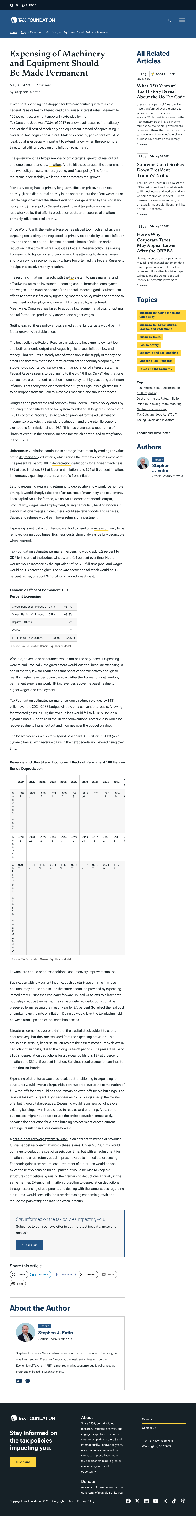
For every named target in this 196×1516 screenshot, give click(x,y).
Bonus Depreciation (26, 768)
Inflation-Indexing (148, 404)
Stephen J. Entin (27, 92)
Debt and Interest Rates (152, 398)
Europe (31, 5)
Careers (147, 1419)
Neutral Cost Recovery (151, 409)
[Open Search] (169, 20)
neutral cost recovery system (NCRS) (40, 1139)
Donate (88, 1481)
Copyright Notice (63, 1501)
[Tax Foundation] (33, 20)
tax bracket (29, 421)
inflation (64, 147)
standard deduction (61, 421)
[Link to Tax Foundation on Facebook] (128, 1501)
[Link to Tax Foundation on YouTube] (156, 1501)
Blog (23, 32)
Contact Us (149, 1428)
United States (161, 433)
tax (83, 206)
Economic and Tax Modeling (158, 353)
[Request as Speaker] (28, 1381)
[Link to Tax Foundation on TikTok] (174, 1501)
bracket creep (21, 434)
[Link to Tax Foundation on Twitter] (137, 1501)
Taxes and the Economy (155, 369)
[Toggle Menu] (182, 20)
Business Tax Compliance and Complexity (160, 315)
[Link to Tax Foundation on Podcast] (183, 1501)
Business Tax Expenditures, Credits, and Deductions (158, 327)
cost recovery (78, 972)
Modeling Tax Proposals (155, 361)
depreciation (28, 457)
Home (13, 32)
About (87, 1417)
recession (44, 147)
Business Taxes (150, 337)
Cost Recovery (149, 345)
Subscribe (29, 1245)
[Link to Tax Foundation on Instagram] (165, 1501)
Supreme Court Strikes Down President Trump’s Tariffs (160, 170)
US (16, 5)
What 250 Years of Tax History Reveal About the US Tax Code (161, 91)
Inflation (175, 398)
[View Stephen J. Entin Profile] (19, 1381)
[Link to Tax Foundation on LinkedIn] (146, 1501)
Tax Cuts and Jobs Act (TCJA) (32, 123)
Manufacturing (172, 404)
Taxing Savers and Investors (155, 420)
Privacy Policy (86, 1501)
